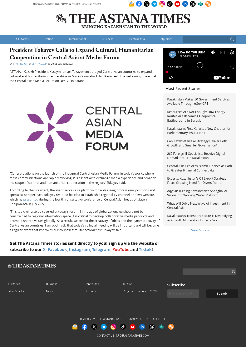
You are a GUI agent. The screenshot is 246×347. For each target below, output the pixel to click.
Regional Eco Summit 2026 (140, 291)
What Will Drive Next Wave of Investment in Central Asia (198, 205)
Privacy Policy (137, 319)
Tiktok (145, 249)
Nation (49, 39)
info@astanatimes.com (132, 335)
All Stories (22, 39)
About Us (159, 319)
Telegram (101, 249)
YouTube (121, 249)
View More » (200, 230)
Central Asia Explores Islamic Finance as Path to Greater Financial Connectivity (199, 168)
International (77, 39)
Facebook (57, 249)
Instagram (79, 249)
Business (107, 39)
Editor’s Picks (16, 291)
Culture (127, 284)
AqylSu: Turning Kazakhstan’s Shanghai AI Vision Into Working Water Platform (197, 193)
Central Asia (137, 39)
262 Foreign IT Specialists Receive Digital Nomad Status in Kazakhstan (196, 155)
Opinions (167, 39)
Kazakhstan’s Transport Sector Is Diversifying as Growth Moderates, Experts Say (199, 218)
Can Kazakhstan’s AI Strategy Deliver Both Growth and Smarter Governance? (197, 143)
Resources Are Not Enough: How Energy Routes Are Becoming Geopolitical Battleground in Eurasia (196, 116)
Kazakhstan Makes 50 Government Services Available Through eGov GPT (198, 101)
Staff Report (21, 63)
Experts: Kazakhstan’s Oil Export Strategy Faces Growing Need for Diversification (196, 180)
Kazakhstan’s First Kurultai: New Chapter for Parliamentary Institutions (199, 130)
